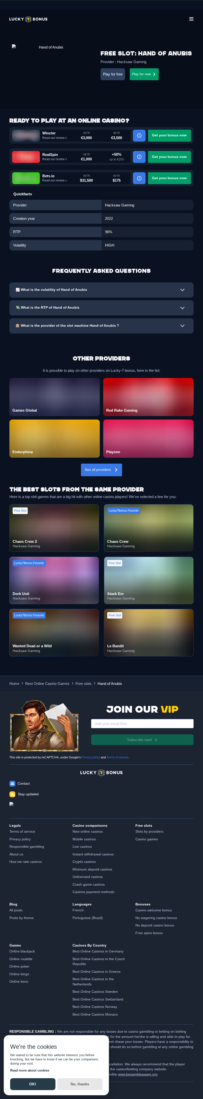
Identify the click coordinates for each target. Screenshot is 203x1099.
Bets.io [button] (48, 176)
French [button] (78, 910)
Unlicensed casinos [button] (88, 877)
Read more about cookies (29, 1070)
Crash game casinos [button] (89, 884)
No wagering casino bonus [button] (156, 918)
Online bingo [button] (19, 974)
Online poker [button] (19, 966)
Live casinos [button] (82, 847)
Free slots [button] (84, 683)
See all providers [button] (98, 470)
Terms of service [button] (22, 831)
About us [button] (16, 854)
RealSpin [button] (50, 154)
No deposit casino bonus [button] (154, 925)
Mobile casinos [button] (84, 839)
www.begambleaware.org (137, 1074)
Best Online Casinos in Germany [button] (98, 951)
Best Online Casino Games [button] (47, 683)
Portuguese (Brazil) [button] (88, 918)
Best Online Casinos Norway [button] (95, 1007)
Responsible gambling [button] (26, 847)
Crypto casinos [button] (84, 862)
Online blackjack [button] (22, 951)
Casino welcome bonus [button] (153, 910)
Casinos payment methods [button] (93, 892)
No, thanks (80, 1084)
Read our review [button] (53, 138)
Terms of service (117, 757)
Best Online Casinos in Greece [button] (97, 972)
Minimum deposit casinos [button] (92, 869)
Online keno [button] (18, 981)
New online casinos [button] (88, 831)
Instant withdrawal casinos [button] (93, 854)
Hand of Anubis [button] (110, 683)
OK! (32, 1084)
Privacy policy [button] (20, 839)
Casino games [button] (146, 839)
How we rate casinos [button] (25, 862)
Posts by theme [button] (21, 918)
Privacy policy (90, 757)
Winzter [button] (49, 133)
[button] (28, 19)
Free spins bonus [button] (149, 933)
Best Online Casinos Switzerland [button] (98, 999)
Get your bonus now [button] (169, 135)
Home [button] (14, 683)
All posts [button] (16, 910)
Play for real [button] (141, 74)
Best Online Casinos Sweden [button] (95, 992)
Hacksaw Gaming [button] (131, 62)
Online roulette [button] (20, 959)
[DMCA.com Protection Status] (101, 807)
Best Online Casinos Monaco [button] (95, 1014)
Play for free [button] (113, 74)
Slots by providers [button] (149, 831)
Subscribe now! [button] (139, 740)
